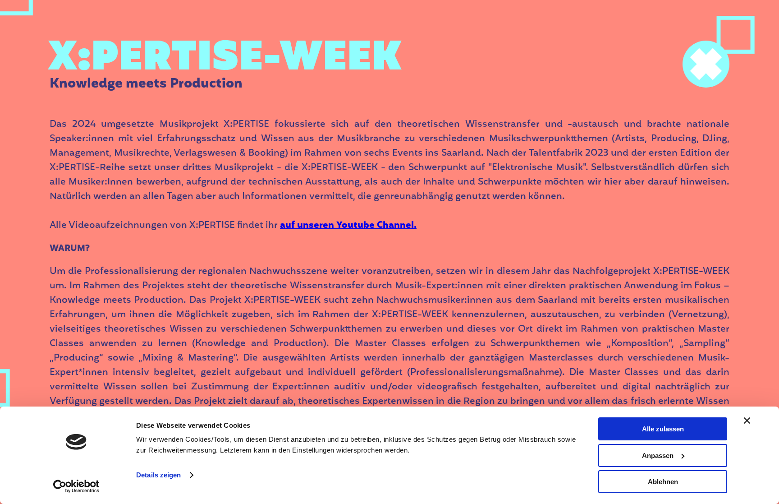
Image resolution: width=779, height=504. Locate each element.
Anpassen (658, 455)
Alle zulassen (663, 429)
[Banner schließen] (747, 420)
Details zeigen (158, 475)
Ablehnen (663, 482)
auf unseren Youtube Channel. (348, 225)
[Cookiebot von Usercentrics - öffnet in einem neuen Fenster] (76, 486)
